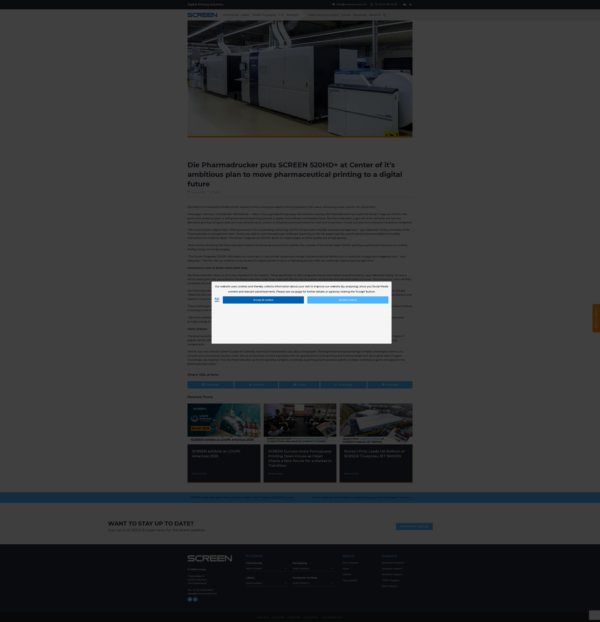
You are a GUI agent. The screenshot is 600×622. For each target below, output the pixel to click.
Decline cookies (348, 299)
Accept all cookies (263, 299)
